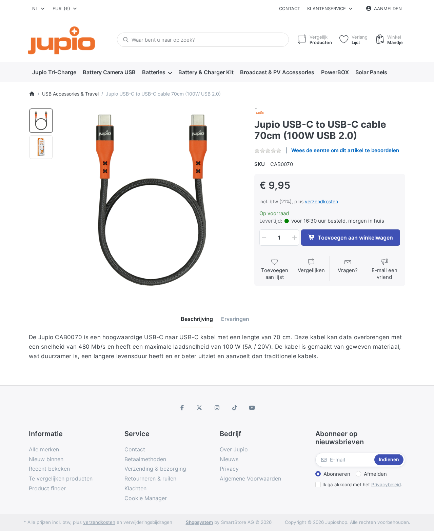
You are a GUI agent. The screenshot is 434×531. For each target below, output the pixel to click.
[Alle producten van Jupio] (259, 112)
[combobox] (39, 8)
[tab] (197, 318)
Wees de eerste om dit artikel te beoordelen (345, 150)
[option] (41, 120)
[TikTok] (234, 407)
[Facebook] (182, 407)
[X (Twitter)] (199, 407)
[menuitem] (54, 72)
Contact (289, 8)
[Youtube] (251, 407)
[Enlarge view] (151, 200)
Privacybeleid (386, 484)
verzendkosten (321, 201)
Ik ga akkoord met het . (362, 484)
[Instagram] (217, 407)
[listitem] (151, 200)
